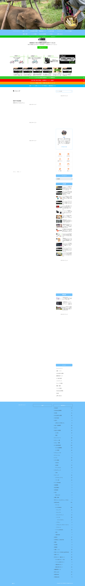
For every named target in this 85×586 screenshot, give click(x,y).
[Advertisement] (32, 95)
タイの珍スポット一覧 (64, 559)
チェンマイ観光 (59, 383)
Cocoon (64, 462)
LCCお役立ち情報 (59, 373)
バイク (63, 457)
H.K (64, 137)
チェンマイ (64, 509)
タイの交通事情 (64, 447)
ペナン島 (64, 480)
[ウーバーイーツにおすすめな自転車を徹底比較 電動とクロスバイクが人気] (17, 59)
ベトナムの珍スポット (64, 562)
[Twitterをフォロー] (62, 146)
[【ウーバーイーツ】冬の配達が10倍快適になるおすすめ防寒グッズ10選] (67, 59)
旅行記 (63, 537)
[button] (71, 91)
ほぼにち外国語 (63, 430)
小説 (63, 492)
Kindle (57, 393)
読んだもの (64, 494)
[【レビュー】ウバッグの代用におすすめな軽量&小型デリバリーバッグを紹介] (51, 59)
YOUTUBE (63, 417)
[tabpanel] (18, 71)
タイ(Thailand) (64, 507)
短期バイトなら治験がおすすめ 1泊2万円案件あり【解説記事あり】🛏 (42, 85)
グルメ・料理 (63, 442)
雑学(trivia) (63, 574)
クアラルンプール (64, 477)
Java (64, 472)
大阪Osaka (64, 534)
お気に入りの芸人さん (64, 422)
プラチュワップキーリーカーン (64, 524)
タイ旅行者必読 (63, 445)
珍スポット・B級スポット (63, 557)
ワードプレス (64, 467)
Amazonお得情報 (59, 390)
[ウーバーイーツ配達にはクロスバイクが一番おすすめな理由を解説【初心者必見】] (34, 59)
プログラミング (63, 470)
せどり (63, 427)
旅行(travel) (63, 502)
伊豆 (64, 532)
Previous (12, 71)
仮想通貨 (63, 485)
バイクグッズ (59, 380)
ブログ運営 (63, 460)
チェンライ (64, 512)
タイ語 (64, 432)
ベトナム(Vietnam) (64, 529)
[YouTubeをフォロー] (63, 146)
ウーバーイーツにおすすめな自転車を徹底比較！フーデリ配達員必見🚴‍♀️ (42, 77)
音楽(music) (63, 576)
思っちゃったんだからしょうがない (63, 499)
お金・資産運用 (63, 425)
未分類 (63, 544)
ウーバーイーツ (59, 368)
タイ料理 (64, 450)
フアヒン (64, 522)
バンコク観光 (59, 388)
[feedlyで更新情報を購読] (66, 146)
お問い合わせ (59, 395)
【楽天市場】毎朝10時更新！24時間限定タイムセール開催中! (42, 80)
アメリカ (64, 504)
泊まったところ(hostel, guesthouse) (63, 552)
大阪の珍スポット (64, 564)
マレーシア (63, 475)
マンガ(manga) (63, 482)
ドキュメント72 (63, 452)
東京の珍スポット (64, 567)
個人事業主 (63, 487)
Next (72, 71)
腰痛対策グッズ (59, 375)
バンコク (64, 517)
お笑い (63, 420)
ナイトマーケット (64, 514)
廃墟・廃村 (58, 385)
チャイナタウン (65, 519)
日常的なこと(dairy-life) (63, 539)
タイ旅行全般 (59, 378)
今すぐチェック (42, 47)
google (64, 465)
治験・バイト (59, 370)
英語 (64, 435)
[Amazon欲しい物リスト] (64, 146)
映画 (63, 542)
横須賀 (63, 547)
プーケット (64, 527)
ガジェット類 (63, 440)
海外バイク (63, 554)
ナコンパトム (63, 455)
